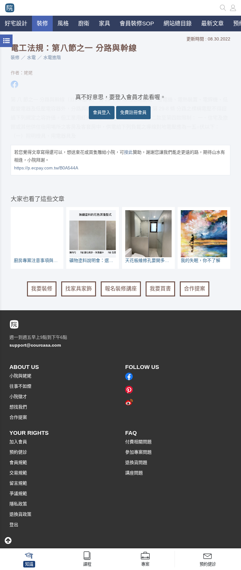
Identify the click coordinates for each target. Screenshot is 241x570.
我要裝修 (41, 289)
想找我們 (18, 406)
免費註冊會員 (133, 112)
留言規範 (18, 483)
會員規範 (18, 462)
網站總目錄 (177, 23)
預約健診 (18, 452)
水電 (31, 57)
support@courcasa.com (35, 345)
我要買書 (160, 289)
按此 (128, 152)
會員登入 (101, 112)
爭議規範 (18, 493)
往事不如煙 (20, 386)
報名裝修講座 (121, 289)
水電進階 (52, 57)
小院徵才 (18, 396)
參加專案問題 (138, 452)
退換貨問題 (136, 462)
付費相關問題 (138, 441)
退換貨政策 (20, 514)
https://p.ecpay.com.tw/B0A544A (46, 167)
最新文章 (212, 23)
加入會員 (18, 441)
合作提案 (194, 289)
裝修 (15, 57)
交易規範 (18, 472)
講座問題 (134, 472)
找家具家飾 (78, 289)
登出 (13, 524)
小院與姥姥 (20, 375)
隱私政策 (18, 503)
